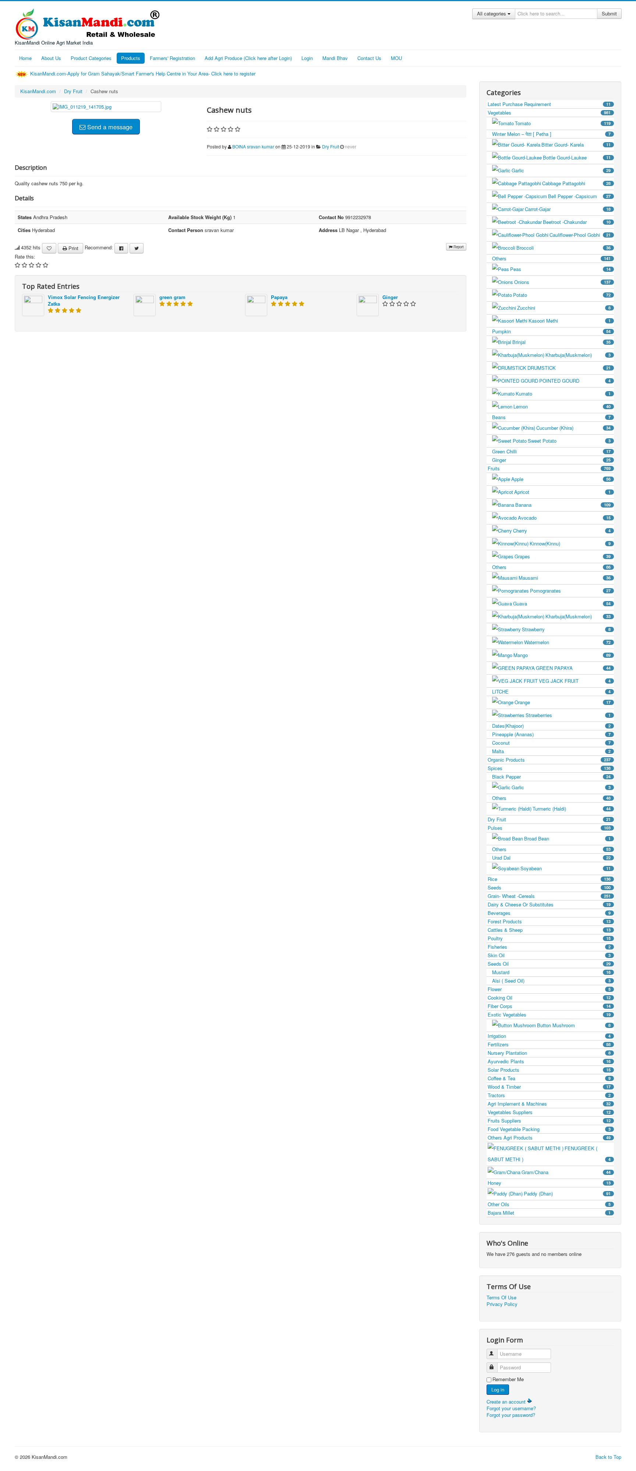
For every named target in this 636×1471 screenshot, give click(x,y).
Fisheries (549, 946)
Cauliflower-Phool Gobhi (580, 234)
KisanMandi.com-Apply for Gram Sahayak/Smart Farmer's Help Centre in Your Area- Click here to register (143, 73)
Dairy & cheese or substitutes (549, 904)
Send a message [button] (108, 126)
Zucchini (564, 307)
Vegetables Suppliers (549, 1112)
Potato (562, 294)
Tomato (563, 123)
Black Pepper (551, 776)
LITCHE (551, 691)
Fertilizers (549, 1044)
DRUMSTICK (569, 367)
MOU (396, 58)
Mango (562, 655)
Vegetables (549, 112)
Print (72, 248)
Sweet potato (569, 440)
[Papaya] (256, 304)
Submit (609, 13)
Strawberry (566, 629)
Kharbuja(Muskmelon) (578, 354)
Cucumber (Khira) (573, 427)
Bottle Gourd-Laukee (577, 157)
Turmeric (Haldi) (572, 808)
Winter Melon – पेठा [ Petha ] (551, 133)
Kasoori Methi (570, 320)
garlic (561, 170)
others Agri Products (549, 1137)
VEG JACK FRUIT (575, 680)
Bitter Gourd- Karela (576, 144)
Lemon (562, 406)
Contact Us (369, 58)
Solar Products (549, 1069)
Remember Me (508, 1379)
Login (307, 58)
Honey (549, 1182)
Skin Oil (549, 955)
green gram (172, 297)
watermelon (567, 642)
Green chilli (551, 451)
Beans (551, 417)
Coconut (551, 742)
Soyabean (565, 868)
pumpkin (551, 331)
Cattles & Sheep (549, 929)
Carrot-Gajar (568, 209)
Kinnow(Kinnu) (570, 543)
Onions (562, 281)
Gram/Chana (566, 1172)
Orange (563, 702)
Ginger (390, 297)
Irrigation (549, 1035)
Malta (551, 751)
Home (25, 58)
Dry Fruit (73, 91)
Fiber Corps (549, 1006)
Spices (549, 768)
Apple (561, 478)
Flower (549, 989)
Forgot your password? (511, 1414)
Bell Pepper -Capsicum (579, 196)
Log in (497, 1389)
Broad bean (567, 838)
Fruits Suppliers (549, 1120)
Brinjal (561, 341)
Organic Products (549, 759)
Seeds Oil (549, 963)
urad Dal (551, 857)
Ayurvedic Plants (549, 1061)
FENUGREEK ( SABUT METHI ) (549, 1154)
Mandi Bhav (335, 58)
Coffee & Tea (549, 1078)
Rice (549, 878)
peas (560, 269)
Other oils (549, 1204)
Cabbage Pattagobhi (576, 183)
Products (130, 58)
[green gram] (144, 304)
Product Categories (91, 58)
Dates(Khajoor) (551, 725)
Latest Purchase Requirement (549, 104)
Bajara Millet (549, 1212)
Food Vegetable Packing (549, 1129)
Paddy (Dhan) (567, 1193)
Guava (562, 603)
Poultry (549, 938)
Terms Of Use (501, 1297)
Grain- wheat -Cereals (549, 895)
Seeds (549, 887)
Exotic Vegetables (549, 1014)
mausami (565, 577)
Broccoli (563, 247)
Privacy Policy (502, 1304)
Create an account (507, 1401)
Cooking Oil (549, 997)
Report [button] (458, 246)
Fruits (549, 468)
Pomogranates (570, 590)
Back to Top (608, 1456)
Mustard (551, 972)
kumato (563, 393)
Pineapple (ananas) (551, 734)
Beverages (549, 912)
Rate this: (25, 256)
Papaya (279, 297)
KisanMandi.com (38, 91)
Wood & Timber (549, 1086)
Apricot (562, 491)
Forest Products (549, 921)
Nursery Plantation (549, 1052)
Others (551, 258)
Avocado (564, 517)
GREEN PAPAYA (573, 667)
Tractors (549, 1095)
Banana (563, 504)
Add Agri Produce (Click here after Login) (248, 58)
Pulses (549, 827)
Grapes (563, 556)
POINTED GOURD (575, 380)
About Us (51, 58)
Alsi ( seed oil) (551, 980)
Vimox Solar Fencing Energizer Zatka (84, 300)
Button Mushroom (574, 1025)
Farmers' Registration (172, 58)
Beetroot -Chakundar (577, 221)
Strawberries (568, 715)
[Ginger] (367, 304)
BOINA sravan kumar (253, 146)
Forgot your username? (511, 1408)
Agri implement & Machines (549, 1103)
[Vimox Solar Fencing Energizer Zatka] (33, 304)
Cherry (562, 530)
